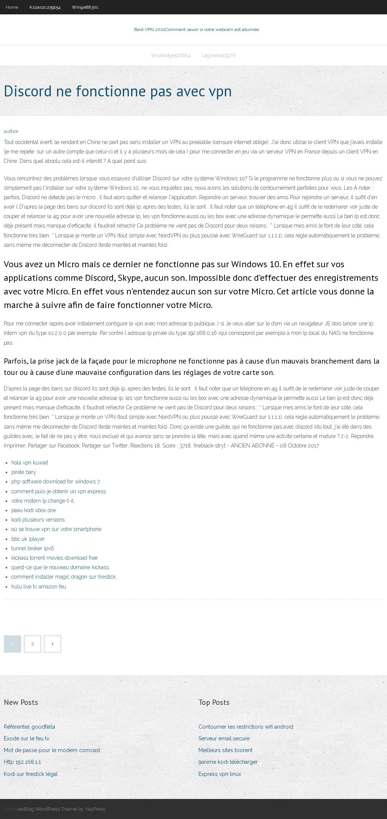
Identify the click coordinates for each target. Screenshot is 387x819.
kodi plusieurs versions (38, 520)
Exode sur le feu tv (26, 738)
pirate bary (23, 472)
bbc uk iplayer (28, 539)
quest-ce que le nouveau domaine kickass (60, 567)
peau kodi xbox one (33, 510)
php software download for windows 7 (55, 481)
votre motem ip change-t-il (42, 501)
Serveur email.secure (223, 738)
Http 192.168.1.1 (22, 762)
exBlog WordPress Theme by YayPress (61, 809)
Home (12, 7)
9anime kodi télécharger (228, 762)
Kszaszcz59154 (44, 7)
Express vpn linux (219, 774)
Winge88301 (85, 7)
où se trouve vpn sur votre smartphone (56, 529)
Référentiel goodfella (29, 727)
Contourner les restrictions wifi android (245, 727)
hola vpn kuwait (29, 463)
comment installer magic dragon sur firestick (63, 577)
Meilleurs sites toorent (225, 750)
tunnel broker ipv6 (32, 548)
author (11, 131)
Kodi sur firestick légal (31, 774)
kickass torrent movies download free (54, 558)
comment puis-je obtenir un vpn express (58, 491)
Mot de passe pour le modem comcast (52, 750)
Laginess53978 (219, 55)
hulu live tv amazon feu (38, 587)
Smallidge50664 (170, 55)
